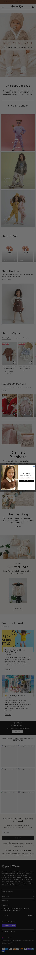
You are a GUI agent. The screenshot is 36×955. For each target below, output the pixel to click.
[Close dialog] (34, 466)
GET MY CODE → (26, 481)
